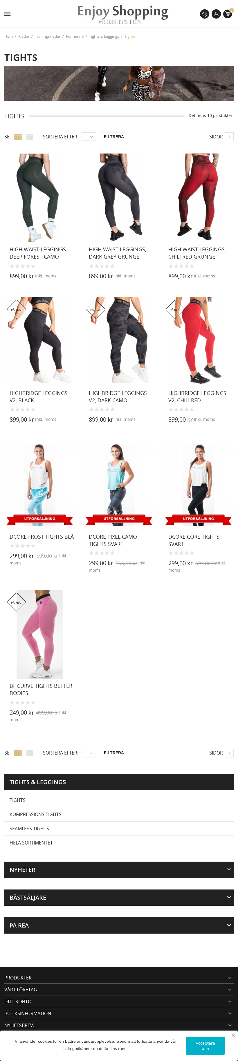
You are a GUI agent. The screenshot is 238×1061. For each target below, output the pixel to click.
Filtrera (114, 136)
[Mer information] (81, 277)
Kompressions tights (36, 814)
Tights (18, 800)
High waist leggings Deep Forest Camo (38, 253)
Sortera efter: (60, 136)
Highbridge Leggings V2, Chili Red (197, 396)
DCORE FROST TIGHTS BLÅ (42, 536)
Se (7, 136)
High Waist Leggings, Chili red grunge (197, 253)
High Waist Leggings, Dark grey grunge (117, 253)
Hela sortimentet (31, 843)
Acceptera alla (205, 1045)
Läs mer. (119, 1048)
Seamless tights (29, 828)
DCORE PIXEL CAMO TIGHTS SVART (113, 540)
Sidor (216, 136)
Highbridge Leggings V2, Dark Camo (118, 396)
